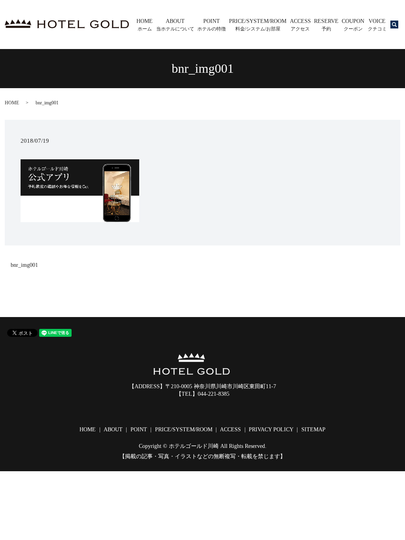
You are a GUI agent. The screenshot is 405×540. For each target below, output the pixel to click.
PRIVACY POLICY (271, 429)
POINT (211, 25)
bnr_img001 (24, 265)
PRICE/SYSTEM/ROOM (257, 25)
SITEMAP (313, 429)
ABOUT (175, 25)
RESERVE (326, 25)
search (399, 27)
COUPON (353, 25)
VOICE (377, 25)
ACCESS (300, 25)
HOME (144, 25)
